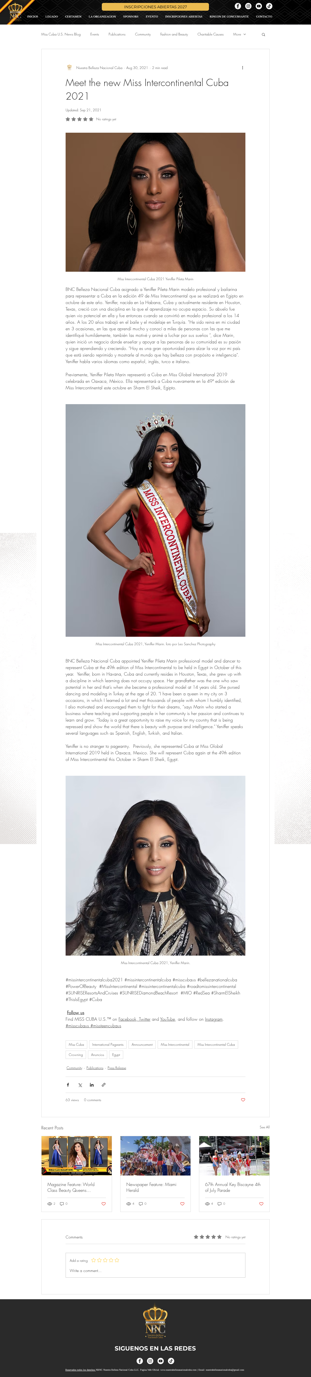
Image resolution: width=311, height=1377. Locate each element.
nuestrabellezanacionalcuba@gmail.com (225, 1369)
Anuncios (97, 1054)
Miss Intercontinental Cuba (216, 1044)
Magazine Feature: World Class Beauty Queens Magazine (71, 1187)
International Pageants (107, 1044)
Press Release (117, 1067)
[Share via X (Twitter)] (80, 1084)
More (237, 34)
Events (94, 34)
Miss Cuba (76, 1044)
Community (143, 34)
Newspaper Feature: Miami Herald (151, 1187)
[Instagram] (248, 6)
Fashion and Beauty (174, 34)
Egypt (116, 1054)
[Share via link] (103, 1084)
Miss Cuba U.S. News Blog (61, 34)
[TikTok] (269, 6)
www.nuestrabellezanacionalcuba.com (178, 1369)
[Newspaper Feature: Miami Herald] (156, 1156)
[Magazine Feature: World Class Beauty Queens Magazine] (77, 1156)
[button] (263, 34)
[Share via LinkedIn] (91, 1084)
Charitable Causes (211, 34)
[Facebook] (238, 6)
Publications (117, 34)
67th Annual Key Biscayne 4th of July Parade (233, 1187)
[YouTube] (259, 6)
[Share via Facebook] (68, 1084)
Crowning (76, 1054)
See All (265, 1127)
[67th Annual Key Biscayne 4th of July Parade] (234, 1156)
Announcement (142, 1044)
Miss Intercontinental (175, 1044)
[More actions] (242, 67)
